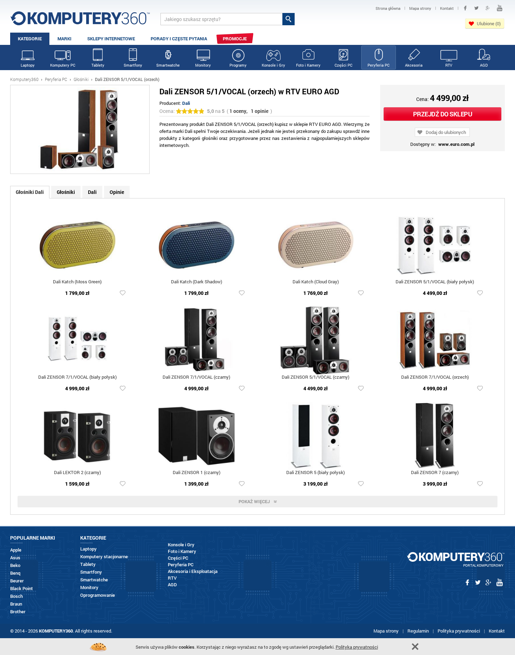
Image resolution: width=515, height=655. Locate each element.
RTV (448, 65)
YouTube (499, 8)
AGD (484, 65)
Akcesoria (414, 65)
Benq (15, 573)
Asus (15, 557)
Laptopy (28, 65)
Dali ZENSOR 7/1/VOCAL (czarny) (196, 377)
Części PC (343, 65)
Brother (18, 611)
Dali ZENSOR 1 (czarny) (196, 472)
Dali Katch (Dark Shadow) (196, 282)
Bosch (16, 596)
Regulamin (418, 631)
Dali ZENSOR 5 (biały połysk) (315, 472)
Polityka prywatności (459, 631)
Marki (64, 38)
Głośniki (81, 79)
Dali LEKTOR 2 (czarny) (77, 472)
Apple (15, 550)
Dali (186, 103)
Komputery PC (62, 65)
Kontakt (497, 631)
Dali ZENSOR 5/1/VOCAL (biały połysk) (435, 282)
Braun (16, 604)
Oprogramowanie (97, 595)
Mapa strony (386, 631)
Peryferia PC (379, 65)
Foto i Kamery (308, 65)
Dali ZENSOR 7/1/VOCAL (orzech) (435, 377)
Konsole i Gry (273, 65)
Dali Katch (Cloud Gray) (316, 282)
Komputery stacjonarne (104, 556)
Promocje (235, 38)
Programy (238, 65)
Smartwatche (168, 65)
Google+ (487, 8)
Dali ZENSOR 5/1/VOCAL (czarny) (315, 377)
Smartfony (133, 65)
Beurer (17, 581)
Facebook (465, 8)
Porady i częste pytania (179, 38)
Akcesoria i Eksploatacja (193, 571)
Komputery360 (24, 79)
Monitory (203, 65)
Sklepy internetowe (111, 38)
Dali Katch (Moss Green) (77, 282)
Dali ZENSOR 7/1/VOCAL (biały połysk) (77, 377)
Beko (15, 565)
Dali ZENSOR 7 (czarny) (435, 472)
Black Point (21, 588)
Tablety (97, 65)
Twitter (476, 8)
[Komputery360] (80, 21)
